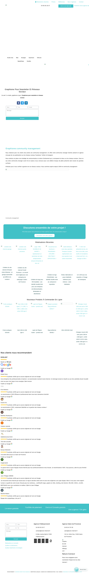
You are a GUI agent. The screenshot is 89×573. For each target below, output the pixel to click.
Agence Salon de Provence (71, 524)
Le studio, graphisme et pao (13, 95)
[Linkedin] (47, 541)
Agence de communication (48, 571)
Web (17, 57)
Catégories (72, 571)
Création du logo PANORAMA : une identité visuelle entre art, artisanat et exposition (52, 279)
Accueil (3, 95)
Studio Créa (10, 57)
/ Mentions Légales (35, 571)
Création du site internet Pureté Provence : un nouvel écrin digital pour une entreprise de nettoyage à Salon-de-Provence (22, 275)
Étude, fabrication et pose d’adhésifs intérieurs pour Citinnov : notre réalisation (67, 279)
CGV (57, 571)
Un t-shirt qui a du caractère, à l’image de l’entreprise (81, 277)
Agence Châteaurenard (42, 524)
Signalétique (21, 61)
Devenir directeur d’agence (23, 571)
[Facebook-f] (35, 541)
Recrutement (10, 571)
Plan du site (78, 571)
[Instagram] (43, 541)
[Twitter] (39, 541)
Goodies (29, 61)
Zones (60, 571)
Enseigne (23, 57)
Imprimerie (31, 57)
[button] (18, 102)
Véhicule (39, 57)
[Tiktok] (50, 541)
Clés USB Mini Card (67, 330)
